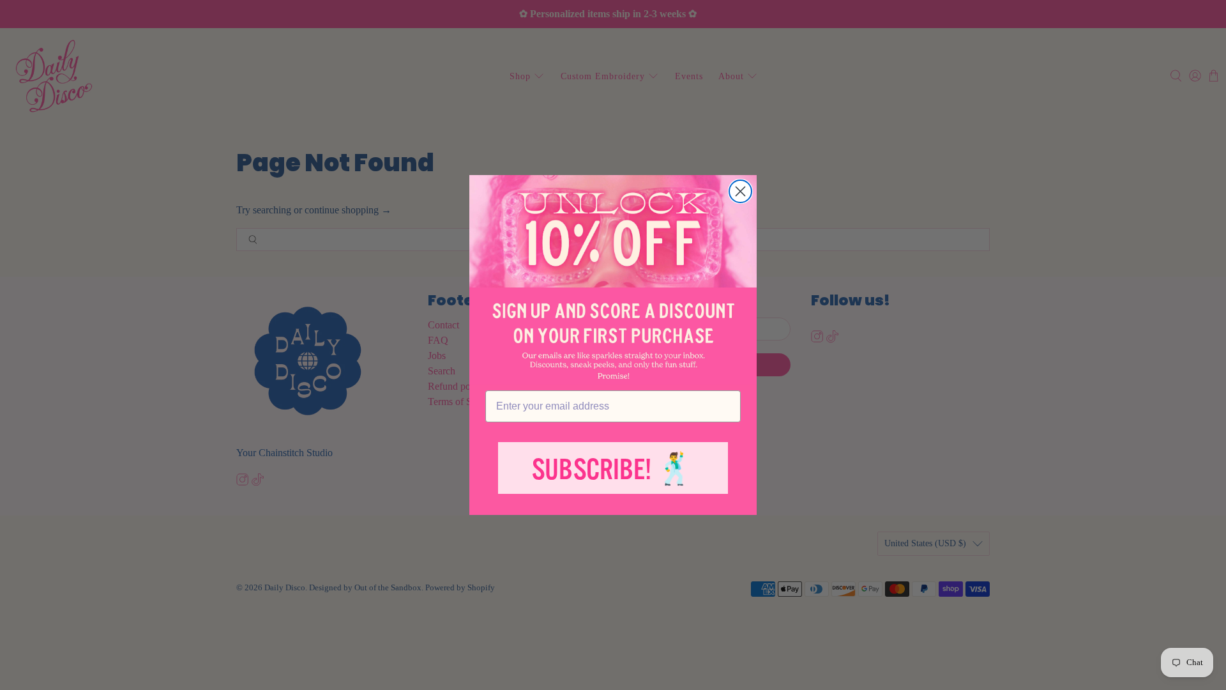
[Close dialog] (740, 191)
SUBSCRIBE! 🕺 (613, 470)
